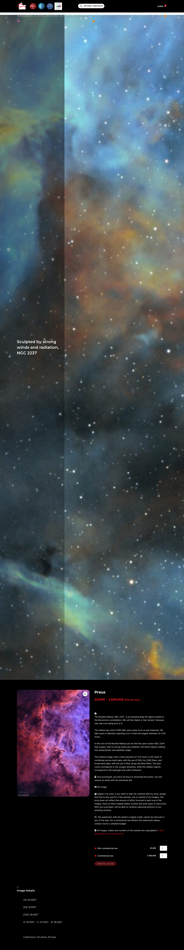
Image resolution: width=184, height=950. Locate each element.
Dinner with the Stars (48, 16)
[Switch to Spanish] (94, 21)
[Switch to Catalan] (165, 16)
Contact (159, 16)
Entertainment (25, 16)
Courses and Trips (99, 16)
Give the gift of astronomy (76, 16)
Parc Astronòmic (142, 16)
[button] (85, 694)
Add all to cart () (105, 863)
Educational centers (119, 16)
